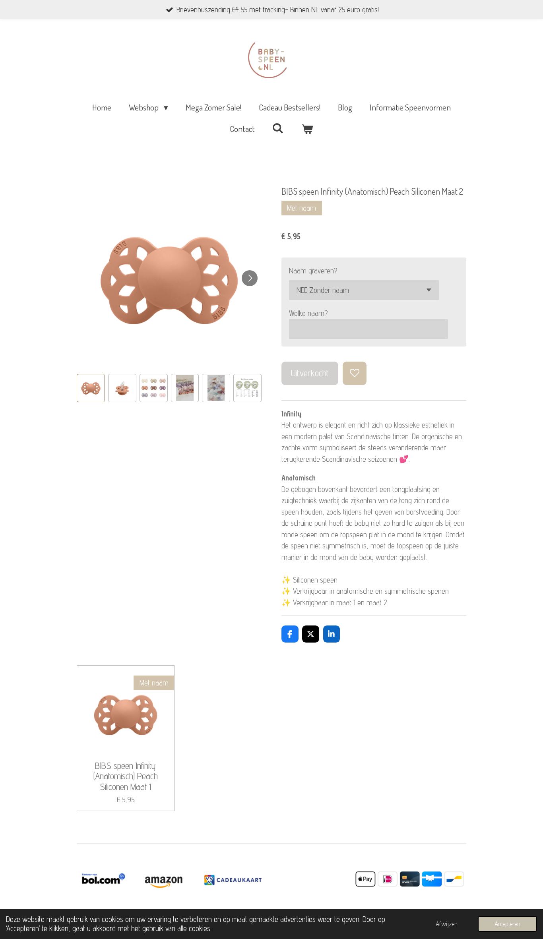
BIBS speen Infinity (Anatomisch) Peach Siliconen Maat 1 (125, 776)
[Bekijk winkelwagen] (307, 128)
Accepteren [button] (507, 924)
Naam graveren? (313, 270)
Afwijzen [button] (447, 924)
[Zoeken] (278, 128)
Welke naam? (308, 313)
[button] (91, 388)
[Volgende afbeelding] (250, 278)
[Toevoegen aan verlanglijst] (354, 373)
